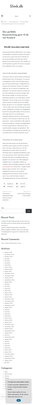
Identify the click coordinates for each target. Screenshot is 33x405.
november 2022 (9, 326)
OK (18, 400)
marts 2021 (8, 350)
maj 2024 (7, 288)
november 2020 (9, 354)
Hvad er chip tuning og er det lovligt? (23, 195)
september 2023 (10, 305)
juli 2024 (7, 284)
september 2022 (10, 331)
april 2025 (7, 265)
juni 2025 (7, 261)
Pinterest (10, 186)
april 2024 (7, 290)
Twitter (22, 183)
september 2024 (10, 280)
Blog (6, 372)
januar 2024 (8, 297)
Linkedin (22, 186)
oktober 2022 (9, 328)
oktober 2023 (9, 303)
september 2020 (10, 358)
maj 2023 (7, 314)
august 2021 (8, 339)
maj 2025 (7, 263)
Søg (2, 208)
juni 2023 (7, 311)
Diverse (7, 376)
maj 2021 (7, 345)
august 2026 (8, 252)
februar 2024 (8, 295)
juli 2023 (7, 309)
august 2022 (8, 333)
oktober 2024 (9, 278)
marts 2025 (8, 267)
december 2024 (9, 273)
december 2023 (9, 299)
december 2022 (9, 324)
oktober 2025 (9, 256)
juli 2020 (7, 362)
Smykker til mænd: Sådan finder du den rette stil (15, 221)
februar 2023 (8, 320)
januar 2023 (8, 322)
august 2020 (8, 360)
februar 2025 (8, 269)
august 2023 (8, 307)
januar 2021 (8, 352)
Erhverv (7, 378)
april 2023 (7, 316)
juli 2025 (7, 259)
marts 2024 (8, 292)
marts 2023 (8, 318)
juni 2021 (7, 343)
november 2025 (9, 254)
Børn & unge (8, 374)
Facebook (10, 183)
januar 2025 (8, 271)
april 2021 (7, 348)
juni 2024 (7, 286)
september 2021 (10, 337)
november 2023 (9, 301)
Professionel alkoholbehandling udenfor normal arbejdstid (8, 197)
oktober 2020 (9, 356)
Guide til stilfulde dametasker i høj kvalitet (13, 227)
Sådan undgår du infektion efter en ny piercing (14, 229)
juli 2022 (7, 335)
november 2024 (9, 275)
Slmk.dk (16, 6)
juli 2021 (7, 341)
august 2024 (8, 282)
